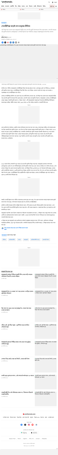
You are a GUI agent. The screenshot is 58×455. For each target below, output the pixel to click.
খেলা (27, 6)
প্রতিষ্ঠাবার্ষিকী (12, 239)
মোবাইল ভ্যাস (51, 417)
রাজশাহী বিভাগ (46, 239)
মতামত (23, 6)
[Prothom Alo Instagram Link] (29, 425)
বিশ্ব (16, 6)
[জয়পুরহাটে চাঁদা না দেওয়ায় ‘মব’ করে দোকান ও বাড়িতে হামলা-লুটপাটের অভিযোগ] (46, 298)
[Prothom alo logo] (29, 414)
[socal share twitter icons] (5, 43)
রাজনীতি (12, 6)
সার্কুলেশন (25, 439)
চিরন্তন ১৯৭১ (36, 417)
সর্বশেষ (2, 6)
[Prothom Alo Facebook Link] (22, 425)
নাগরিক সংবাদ (6, 417)
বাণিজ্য (19, 6)
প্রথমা (46, 417)
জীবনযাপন (39, 6)
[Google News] (36, 425)
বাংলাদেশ (7, 6)
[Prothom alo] (7, 2)
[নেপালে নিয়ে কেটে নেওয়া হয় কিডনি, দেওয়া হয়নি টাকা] (46, 365)
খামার (19, 239)
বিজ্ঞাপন (19, 439)
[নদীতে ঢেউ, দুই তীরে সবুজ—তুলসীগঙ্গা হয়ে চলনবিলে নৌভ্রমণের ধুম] (46, 331)
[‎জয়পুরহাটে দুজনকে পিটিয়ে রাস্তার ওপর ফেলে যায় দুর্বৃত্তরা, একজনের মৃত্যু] (46, 348)
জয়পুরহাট (26, 239)
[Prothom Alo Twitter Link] (26, 425)
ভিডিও (44, 6)
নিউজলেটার (44, 439)
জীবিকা (4, 239)
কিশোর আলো (13, 417)
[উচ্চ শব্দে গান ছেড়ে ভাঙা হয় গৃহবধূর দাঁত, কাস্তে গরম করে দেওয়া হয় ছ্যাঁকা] (46, 314)
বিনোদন (30, 6)
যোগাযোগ (38, 439)
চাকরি (35, 6)
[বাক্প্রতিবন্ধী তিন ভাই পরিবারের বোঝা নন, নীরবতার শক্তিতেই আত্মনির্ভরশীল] (46, 399)
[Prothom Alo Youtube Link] (33, 425)
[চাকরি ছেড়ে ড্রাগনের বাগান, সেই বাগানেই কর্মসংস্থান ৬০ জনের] (46, 382)
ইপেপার (42, 417)
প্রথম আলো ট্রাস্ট (26, 417)
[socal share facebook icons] (2, 43)
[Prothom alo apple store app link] (34, 433)
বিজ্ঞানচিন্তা (19, 417)
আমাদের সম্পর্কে (12, 439)
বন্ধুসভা (31, 417)
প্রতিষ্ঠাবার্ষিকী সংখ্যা (35, 239)
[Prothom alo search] (49, 2)
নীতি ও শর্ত (31, 439)
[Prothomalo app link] (24, 433)
